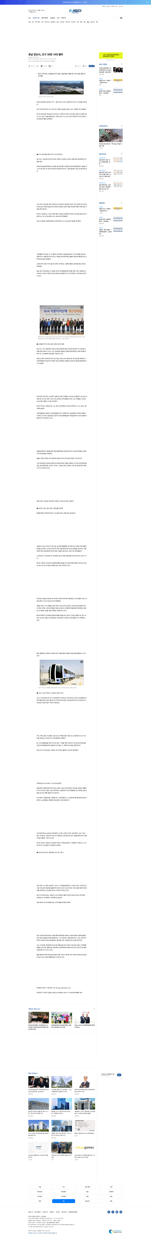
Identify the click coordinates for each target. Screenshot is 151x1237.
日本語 (112, 6)
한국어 (104, 6)
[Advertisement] (131, 70)
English (108, 6)
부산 (64, 1187)
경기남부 (40, 1196)
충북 (111, 1196)
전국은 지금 (36, 18)
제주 (111, 1201)
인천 (111, 1187)
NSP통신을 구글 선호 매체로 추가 (72, 2)
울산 (87, 1191)
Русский (121, 6)
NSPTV (63, 18)
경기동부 (111, 1191)
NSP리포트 (44, 18)
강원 (87, 1196)
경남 (64, 1201)
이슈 (58, 18)
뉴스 (29, 18)
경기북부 (63, 1196)
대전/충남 (63, 1191)
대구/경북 (87, 1187)
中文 (116, 6)
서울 (40, 1187)
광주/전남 (39, 1191)
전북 (40, 1201)
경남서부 (87, 1201)
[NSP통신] (75, 11)
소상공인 (52, 18)
